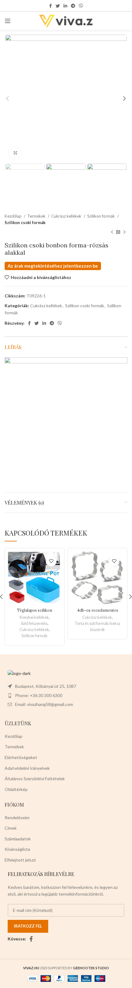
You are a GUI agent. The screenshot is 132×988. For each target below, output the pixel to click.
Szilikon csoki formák (25, 222)
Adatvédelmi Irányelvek (27, 768)
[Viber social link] (81, 6)
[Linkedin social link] (65, 6)
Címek (11, 828)
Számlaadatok (18, 838)
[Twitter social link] (58, 6)
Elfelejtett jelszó (20, 859)
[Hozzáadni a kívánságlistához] (51, 561)
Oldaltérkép (16, 789)
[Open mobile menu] (8, 21)
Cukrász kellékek (66, 216)
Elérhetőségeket (21, 757)
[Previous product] (112, 232)
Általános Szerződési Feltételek (35, 778)
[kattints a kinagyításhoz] (15, 153)
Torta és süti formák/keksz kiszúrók (97, 626)
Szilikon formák (101, 216)
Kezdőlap (13, 216)
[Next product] (124, 232)
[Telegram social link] (73, 6)
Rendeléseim (17, 817)
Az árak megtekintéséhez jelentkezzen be (53, 266)
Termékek (36, 216)
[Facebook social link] (50, 6)
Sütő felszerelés (34, 623)
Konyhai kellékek (34, 617)
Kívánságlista (17, 849)
